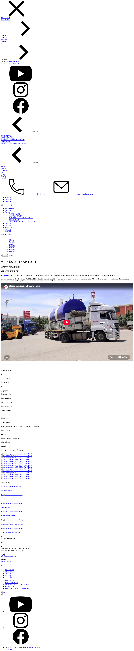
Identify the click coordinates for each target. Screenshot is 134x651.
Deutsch (3, 174)
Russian (11, 251)
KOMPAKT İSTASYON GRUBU (12, 140)
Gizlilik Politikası (34, 647)
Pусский (4, 170)
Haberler (4, 41)
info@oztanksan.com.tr (13, 61)
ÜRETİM (4, 38)
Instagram (8, 199)
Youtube (8, 197)
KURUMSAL (5, 20)
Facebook (8, 201)
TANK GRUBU (6, 136)
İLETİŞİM (4, 43)
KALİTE (4, 39)
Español (3, 176)
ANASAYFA (5, 18)
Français (3, 178)
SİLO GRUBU (6, 142)
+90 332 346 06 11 (12, 63)
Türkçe (3, 168)
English (3, 166)
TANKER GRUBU (7, 138)
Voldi (10, 649)
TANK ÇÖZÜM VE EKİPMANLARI (14, 143)
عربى (3, 172)
